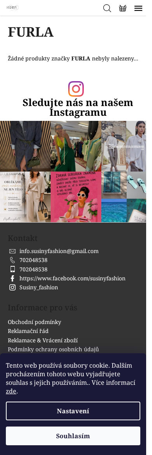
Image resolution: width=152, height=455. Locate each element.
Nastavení (73, 411)
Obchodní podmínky (34, 322)
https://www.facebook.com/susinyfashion (72, 278)
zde (11, 391)
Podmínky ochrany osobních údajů (53, 349)
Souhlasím (73, 436)
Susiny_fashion (38, 287)
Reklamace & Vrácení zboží (43, 340)
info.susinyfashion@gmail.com (59, 251)
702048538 (33, 260)
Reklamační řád (28, 331)
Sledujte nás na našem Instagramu (78, 107)
